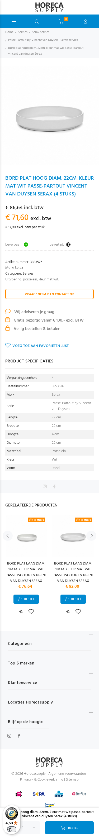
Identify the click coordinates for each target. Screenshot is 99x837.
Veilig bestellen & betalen (36, 329)
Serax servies (40, 32)
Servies (22, 32)
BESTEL (29, 599)
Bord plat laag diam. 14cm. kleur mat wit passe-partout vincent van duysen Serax (26, 572)
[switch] (11, 829)
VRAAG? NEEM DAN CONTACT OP (49, 294)
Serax (19, 268)
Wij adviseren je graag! (34, 312)
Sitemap (72, 780)
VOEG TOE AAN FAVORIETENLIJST (40, 346)
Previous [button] (8, 536)
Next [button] (91, 536)
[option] (49, 115)
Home (9, 32)
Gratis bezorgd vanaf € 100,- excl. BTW (48, 320)
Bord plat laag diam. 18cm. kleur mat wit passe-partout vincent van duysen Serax (73, 572)
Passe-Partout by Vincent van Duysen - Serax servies (43, 40)
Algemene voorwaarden (67, 774)
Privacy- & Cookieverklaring (41, 780)
